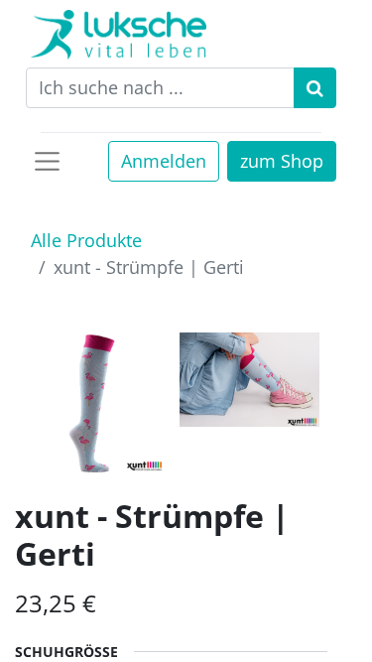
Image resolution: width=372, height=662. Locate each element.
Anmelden (163, 161)
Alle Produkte (86, 240)
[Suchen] (315, 87)
